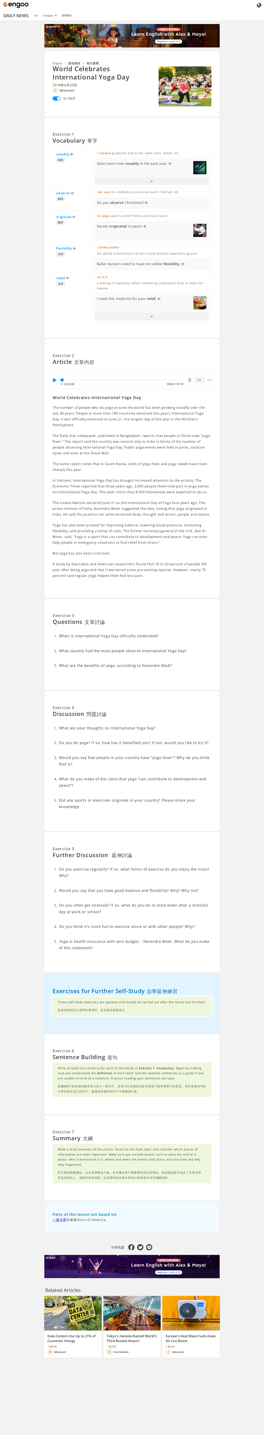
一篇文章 (59, 1219)
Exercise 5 (63, 849)
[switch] (57, 98)
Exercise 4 (63, 707)
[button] (151, 181)
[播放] (55, 380)
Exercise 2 (63, 355)
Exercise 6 (63, 1051)
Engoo (57, 63)
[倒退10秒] (189, 380)
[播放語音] (72, 154)
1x (199, 380)
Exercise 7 (63, 1132)
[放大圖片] (185, 86)
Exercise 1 (63, 134)
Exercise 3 (63, 615)
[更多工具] (209, 380)
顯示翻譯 (69, 98)
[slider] (62, 380)
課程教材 (67, 15)
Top (36, 15)
